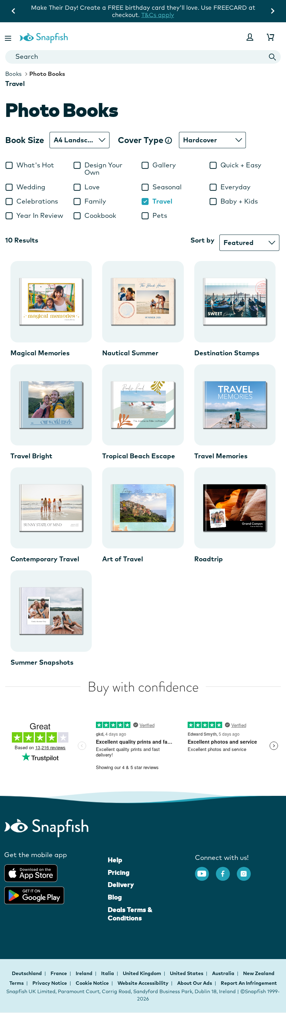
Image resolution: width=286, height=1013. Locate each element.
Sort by (202, 240)
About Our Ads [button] (194, 983)
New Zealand (258, 973)
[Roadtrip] (235, 507)
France (59, 973)
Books (13, 73)
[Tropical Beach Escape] (142, 404)
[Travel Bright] (51, 404)
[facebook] (226, 870)
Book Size (24, 140)
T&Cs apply (157, 14)
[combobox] (143, 57)
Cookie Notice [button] (92, 983)
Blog (115, 897)
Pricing (118, 872)
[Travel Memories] (235, 404)
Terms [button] (16, 983)
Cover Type (141, 140)
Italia (108, 973)
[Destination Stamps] (235, 301)
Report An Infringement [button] (249, 983)
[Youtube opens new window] (205, 870)
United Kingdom (142, 973)
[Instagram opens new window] (247, 870)
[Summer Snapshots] (51, 610)
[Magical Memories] (51, 301)
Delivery (121, 884)
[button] (8, 37)
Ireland (84, 973)
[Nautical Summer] (142, 301)
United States (187, 973)
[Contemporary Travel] (51, 507)
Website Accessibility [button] (143, 983)
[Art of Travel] (142, 507)
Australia (223, 973)
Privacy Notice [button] (49, 983)
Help (115, 860)
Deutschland (27, 973)
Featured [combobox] (239, 242)
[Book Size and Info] (168, 140)
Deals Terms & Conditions (130, 913)
